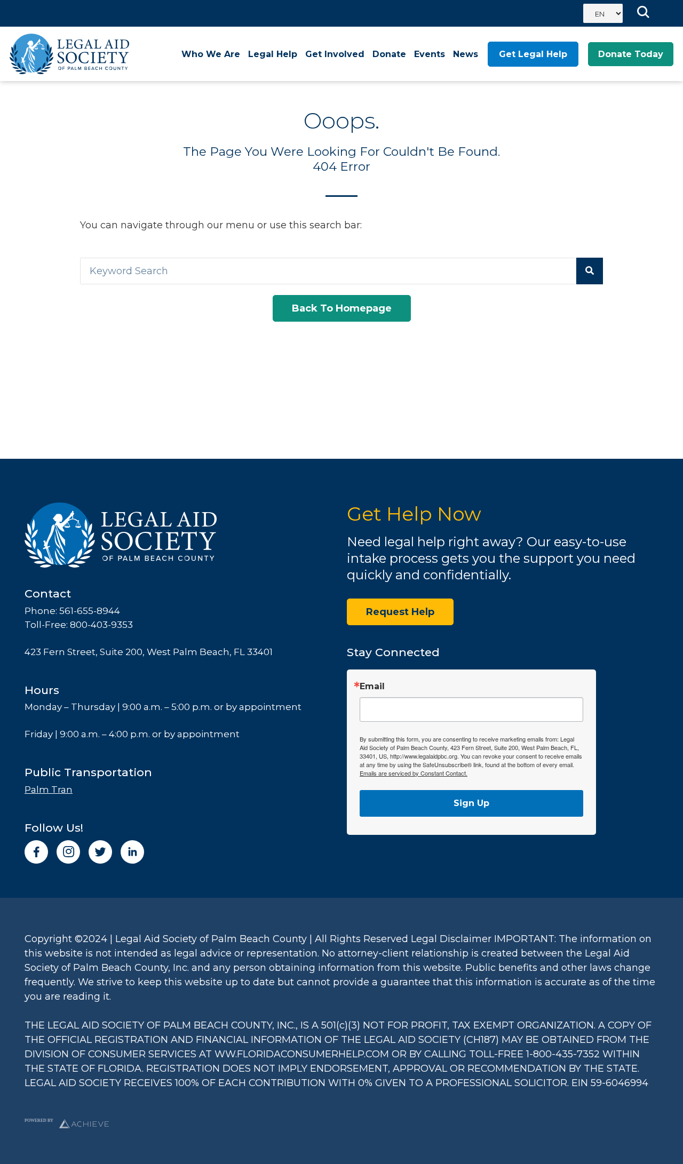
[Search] (589, 271)
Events (429, 54)
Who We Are (210, 54)
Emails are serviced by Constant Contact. (413, 773)
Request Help (400, 612)
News (465, 54)
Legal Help (272, 54)
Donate (389, 54)
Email (372, 686)
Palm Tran (49, 789)
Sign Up (471, 803)
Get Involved (334, 54)
